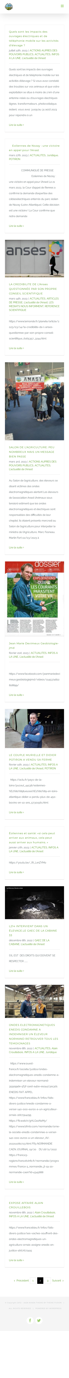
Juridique (52, 155)
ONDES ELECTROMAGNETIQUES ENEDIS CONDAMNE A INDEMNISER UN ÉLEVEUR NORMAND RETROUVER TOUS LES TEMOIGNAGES (33, 1034)
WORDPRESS (55, 1308)
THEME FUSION (54, 1303)
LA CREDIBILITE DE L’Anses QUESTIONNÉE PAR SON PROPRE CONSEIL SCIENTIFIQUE (33, 289)
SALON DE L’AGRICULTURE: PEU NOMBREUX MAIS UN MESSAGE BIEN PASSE (32, 452)
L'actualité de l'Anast (34, 58)
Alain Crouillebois (45, 1212)
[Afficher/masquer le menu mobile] (62, 6)
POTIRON (14, 159)
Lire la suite (15, 124)
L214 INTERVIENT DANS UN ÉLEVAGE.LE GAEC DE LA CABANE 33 (33, 931)
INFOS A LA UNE (34, 1052)
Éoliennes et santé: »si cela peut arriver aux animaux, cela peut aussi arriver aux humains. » (32, 838)
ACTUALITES (42, 54)
